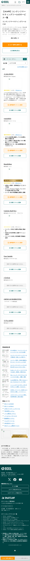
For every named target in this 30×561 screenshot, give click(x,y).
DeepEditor (8, 164)
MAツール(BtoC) (9, 406)
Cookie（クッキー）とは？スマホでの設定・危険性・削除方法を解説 (18, 371)
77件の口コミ (18, 90)
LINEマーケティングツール (12, 408)
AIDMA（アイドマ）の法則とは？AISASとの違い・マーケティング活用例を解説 (18, 391)
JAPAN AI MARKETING (13, 299)
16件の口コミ (18, 134)
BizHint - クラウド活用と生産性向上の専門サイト (13, 529)
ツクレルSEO (8, 320)
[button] (15, 59)
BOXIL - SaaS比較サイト (8, 516)
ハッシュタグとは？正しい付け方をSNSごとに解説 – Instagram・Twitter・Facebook (18, 386)
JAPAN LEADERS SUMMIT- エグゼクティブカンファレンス (16, 520)
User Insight (8, 256)
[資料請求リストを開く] (19, 2)
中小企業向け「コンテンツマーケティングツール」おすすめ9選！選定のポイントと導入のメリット (18, 351)
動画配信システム (9, 418)
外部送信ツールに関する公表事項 (8, 474)
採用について (18, 508)
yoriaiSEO (7, 118)
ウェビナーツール (9, 421)
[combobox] (18, 63)
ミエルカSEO (8, 74)
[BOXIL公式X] (9, 479)
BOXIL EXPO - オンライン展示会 (10, 519)
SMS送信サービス (9, 423)
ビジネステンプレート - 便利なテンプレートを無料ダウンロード (16, 526)
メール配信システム (10, 413)
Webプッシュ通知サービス (11, 425)
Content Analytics (10, 211)
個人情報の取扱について (11, 472)
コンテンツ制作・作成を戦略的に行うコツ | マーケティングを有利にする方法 (18, 361)
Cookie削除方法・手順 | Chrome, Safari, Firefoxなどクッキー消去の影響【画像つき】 (18, 381)
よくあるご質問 (20, 474)
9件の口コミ (18, 183)
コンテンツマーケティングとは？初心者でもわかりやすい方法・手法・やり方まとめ (18, 366)
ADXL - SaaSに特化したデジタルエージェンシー (13, 528)
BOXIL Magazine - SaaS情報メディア (11, 517)
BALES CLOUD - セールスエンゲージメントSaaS (13, 523)
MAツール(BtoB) (9, 404)
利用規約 (3, 472)
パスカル (7, 278)
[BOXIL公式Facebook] (14, 479)
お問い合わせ (4, 475)
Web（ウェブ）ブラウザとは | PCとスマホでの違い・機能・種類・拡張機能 (18, 376)
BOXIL (3, 5)
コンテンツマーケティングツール (14, 5)
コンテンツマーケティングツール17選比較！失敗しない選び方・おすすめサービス (18, 356)
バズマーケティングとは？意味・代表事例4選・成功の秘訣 (18, 395)
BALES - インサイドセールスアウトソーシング (13, 522)
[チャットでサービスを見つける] (21, 552)
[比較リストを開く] (15, 2)
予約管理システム (9, 411)
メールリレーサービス (10, 416)
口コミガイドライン (12, 475)
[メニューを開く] (28, 2)
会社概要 (3, 508)
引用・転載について (5, 510)
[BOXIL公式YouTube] (20, 479)
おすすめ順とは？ (22, 66)
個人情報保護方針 (10, 508)
